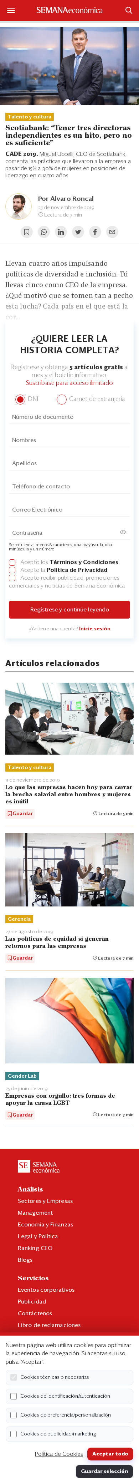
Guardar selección (104, 1471)
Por (66, 199)
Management (35, 1213)
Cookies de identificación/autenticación (65, 1396)
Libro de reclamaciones (49, 1325)
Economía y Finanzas (45, 1225)
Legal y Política (38, 1236)
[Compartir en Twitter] (78, 232)
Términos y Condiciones (84, 562)
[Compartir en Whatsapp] (44, 232)
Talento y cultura (29, 117)
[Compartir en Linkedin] (61, 232)
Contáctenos (35, 1313)
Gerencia (19, 919)
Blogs (25, 1260)
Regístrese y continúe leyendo (69, 610)
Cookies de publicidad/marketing (58, 1434)
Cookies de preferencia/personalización (65, 1415)
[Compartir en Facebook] (95, 232)
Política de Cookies (59, 1454)
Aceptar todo (110, 1454)
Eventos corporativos (46, 1290)
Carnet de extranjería (96, 399)
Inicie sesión (94, 628)
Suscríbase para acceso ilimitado (69, 383)
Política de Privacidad (77, 570)
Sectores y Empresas (45, 1201)
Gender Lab (22, 1076)
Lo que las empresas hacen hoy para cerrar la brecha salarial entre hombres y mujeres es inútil (68, 794)
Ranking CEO (35, 1248)
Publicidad (32, 1302)
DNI (32, 399)
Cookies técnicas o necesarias (54, 1377)
